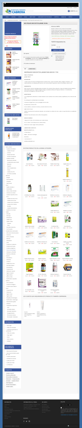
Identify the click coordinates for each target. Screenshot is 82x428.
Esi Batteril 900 (54, 226)
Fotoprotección (9, 269)
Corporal (13, 17)
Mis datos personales (46, 410)
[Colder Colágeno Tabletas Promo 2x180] (9, 107)
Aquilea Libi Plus (16, 59)
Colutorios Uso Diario (10, 192)
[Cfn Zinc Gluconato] (42, 267)
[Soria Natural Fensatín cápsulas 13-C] (42, 157)
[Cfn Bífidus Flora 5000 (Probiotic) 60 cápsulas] (29, 188)
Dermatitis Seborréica (11, 227)
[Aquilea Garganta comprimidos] (42, 251)
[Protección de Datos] (73, 426)
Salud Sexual (9, 183)
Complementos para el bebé (13, 162)
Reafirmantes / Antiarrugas (12, 299)
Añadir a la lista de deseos (59, 53)
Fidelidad (9, 341)
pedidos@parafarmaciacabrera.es (32, 408)
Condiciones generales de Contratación (12, 410)
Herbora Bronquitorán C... (42, 195)
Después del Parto (11, 154)
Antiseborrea (9, 217)
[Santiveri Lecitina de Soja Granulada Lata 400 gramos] (9, 91)
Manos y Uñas (9, 276)
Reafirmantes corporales (11, 278)
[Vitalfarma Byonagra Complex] (9, 84)
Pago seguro (9, 335)
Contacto (75, 7)
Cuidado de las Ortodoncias (13, 202)
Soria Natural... (55, 241)
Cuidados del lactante (11, 356)
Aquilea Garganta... (42, 258)
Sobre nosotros (10, 339)
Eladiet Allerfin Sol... (55, 210)
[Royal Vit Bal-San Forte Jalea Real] (67, 267)
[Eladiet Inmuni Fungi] (55, 157)
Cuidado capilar (9, 386)
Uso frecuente (9, 229)
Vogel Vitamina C (29, 274)
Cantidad (53, 45)
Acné (8, 307)
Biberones (9, 164)
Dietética (56, 17)
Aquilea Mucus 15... (67, 164)
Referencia (53, 26)
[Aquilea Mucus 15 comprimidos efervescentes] (67, 157)
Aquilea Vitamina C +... (67, 179)
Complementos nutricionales (45, 17)
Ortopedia (8, 181)
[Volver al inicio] (5, 20)
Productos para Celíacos (11, 286)
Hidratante (8, 378)
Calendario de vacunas (11, 358)
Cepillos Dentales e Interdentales (10, 188)
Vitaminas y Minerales (11, 254)
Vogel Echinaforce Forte (55, 258)
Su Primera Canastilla (11, 173)
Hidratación (8, 292)
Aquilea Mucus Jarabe (29, 226)
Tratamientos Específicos (11, 305)
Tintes (8, 225)
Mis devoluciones (45, 406)
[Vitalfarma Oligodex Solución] (67, 188)
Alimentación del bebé (11, 160)
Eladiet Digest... (42, 226)
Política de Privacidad (11, 327)
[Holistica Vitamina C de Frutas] (55, 267)
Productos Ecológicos (11, 284)
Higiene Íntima (9, 275)
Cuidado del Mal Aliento (12, 208)
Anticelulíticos (9, 257)
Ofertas (70, 17)
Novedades (8, 49)
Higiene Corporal (9, 273)
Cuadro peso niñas (10, 362)
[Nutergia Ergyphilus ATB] (42, 283)
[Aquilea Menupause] (9, 55)
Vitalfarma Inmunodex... (30, 241)
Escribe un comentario (30, 63)
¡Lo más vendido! (10, 78)
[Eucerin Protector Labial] (29, 305)
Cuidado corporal (10, 373)
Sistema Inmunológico (11, 250)
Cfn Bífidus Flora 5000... (29, 195)
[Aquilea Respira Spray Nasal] (29, 251)
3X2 (7, 46)
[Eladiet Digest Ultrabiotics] (42, 219)
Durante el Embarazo (11, 156)
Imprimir (27, 53)
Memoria (8, 238)
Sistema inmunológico (11, 384)
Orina (7, 242)
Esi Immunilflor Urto (29, 289)
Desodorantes (9, 267)
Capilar (20, 17)
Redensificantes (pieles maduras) (11, 302)
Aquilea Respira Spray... (30, 258)
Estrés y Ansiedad (10, 236)
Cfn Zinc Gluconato (42, 274)
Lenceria (9, 152)
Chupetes (9, 166)
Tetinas (8, 169)
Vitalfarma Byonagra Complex (14, 82)
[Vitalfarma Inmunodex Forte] (29, 235)
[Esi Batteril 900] (55, 219)
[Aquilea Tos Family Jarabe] (67, 235)
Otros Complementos (11, 168)
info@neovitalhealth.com (29, 141)
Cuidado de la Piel (10, 171)
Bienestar (63, 17)
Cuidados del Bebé (10, 158)
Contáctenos (7, 404)
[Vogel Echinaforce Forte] (55, 251)
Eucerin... (26, 312)
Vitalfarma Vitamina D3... (42, 241)
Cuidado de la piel (10, 150)
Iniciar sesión (69, 7)
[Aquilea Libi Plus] (9, 62)
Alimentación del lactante (12, 351)
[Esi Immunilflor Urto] (29, 283)
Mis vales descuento (46, 407)
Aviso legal (9, 325)
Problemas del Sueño (10, 246)
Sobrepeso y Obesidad (11, 252)
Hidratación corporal (10, 271)
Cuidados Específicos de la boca (11, 195)
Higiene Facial (9, 294)
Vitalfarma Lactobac (67, 210)
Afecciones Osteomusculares (12, 233)
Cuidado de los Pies (10, 263)
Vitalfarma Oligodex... (67, 195)
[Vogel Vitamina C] (29, 267)
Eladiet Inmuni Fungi (54, 164)
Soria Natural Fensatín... (42, 164)
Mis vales (43, 412)
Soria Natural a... (67, 226)
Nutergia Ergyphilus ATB (42, 290)
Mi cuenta (44, 402)
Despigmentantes (10, 313)
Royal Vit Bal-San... (67, 274)
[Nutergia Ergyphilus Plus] (55, 283)
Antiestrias (8, 259)
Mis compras (44, 404)
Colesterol (8, 234)
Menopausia (9, 240)
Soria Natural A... (29, 164)
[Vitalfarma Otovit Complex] (9, 99)
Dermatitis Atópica (10, 265)
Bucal (25, 17)
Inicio (5, 406)
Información (9, 322)
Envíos (8, 337)
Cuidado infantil (15, 380)
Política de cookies (11, 333)
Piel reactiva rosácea (11, 315)
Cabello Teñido (9, 221)
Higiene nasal (9, 296)
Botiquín (8, 177)
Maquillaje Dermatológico (11, 297)
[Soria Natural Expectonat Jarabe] (55, 235)
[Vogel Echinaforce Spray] (67, 251)
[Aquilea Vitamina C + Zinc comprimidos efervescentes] (67, 172)
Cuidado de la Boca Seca (12, 198)
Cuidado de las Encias (11, 200)
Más (25, 68)
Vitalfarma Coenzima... (55, 195)
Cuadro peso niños (10, 360)
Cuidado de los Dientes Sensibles (12, 205)
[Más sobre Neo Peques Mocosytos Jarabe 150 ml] (9, 121)
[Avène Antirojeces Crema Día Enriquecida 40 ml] (42, 305)
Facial (7, 17)
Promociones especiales (9, 129)
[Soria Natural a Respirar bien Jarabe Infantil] (67, 219)
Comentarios (32, 68)
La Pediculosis (10, 364)
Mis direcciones (45, 409)
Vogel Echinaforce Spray (67, 258)
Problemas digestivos (10, 248)
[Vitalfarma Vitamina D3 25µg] (42, 235)
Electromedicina (9, 179)
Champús (9, 223)
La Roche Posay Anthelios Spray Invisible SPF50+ (15, 134)
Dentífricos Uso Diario (11, 210)
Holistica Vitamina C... (54, 274)
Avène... (38, 312)
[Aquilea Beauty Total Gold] (9, 70)
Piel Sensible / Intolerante (12, 317)
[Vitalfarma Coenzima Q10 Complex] (55, 188)
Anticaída (8, 213)
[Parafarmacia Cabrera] (16, 11)
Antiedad (8, 380)
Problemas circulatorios (11, 244)
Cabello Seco (9, 219)
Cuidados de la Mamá (11, 148)
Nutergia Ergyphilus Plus (55, 290)
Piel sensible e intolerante (11, 377)
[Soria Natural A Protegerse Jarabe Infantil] (29, 157)
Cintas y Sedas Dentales (11, 190)
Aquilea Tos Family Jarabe (67, 242)
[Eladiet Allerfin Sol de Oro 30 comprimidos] (55, 203)
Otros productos (9, 282)
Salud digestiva (9, 382)
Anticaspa (8, 215)
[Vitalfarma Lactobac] (67, 203)
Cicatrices (8, 261)
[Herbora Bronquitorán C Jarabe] (42, 188)
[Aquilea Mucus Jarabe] (29, 219)
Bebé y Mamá (32, 17)
